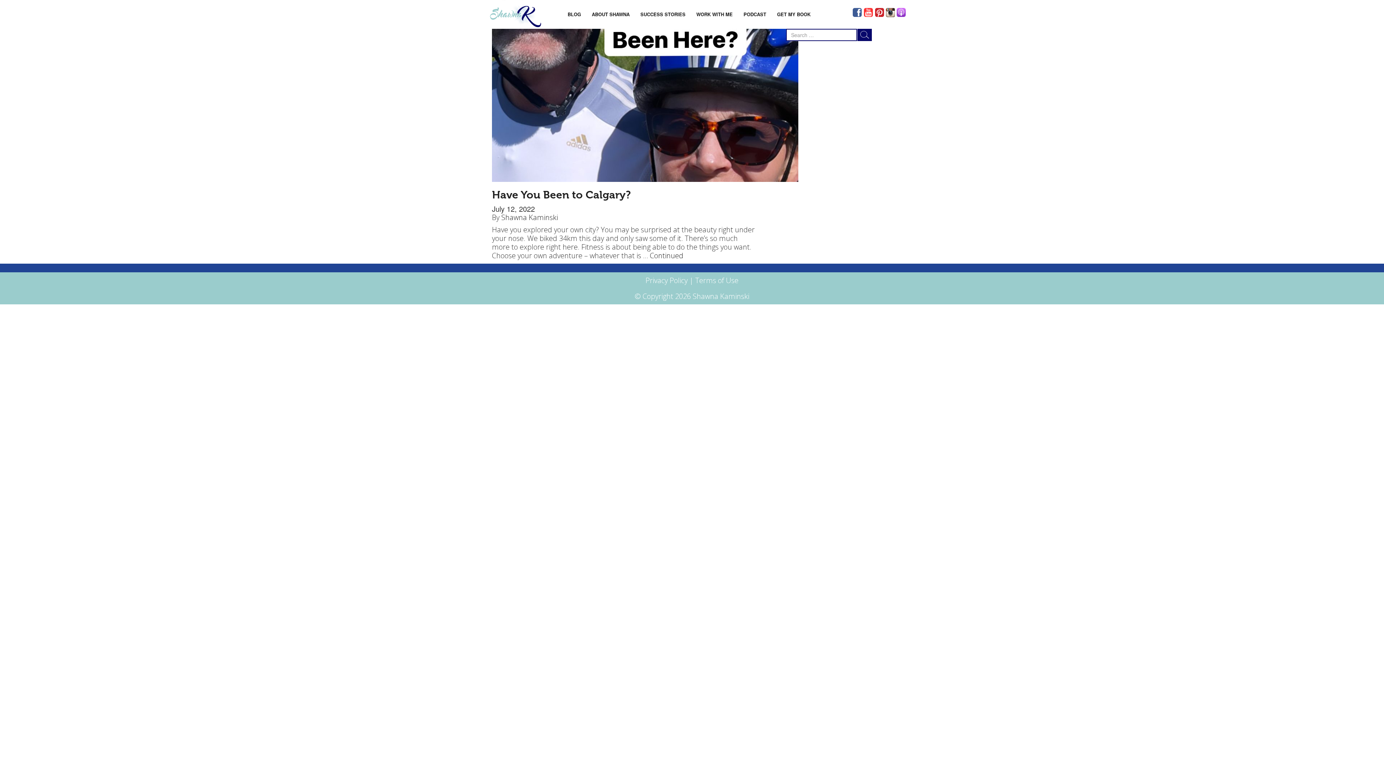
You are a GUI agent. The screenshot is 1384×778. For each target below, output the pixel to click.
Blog (574, 14)
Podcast (755, 14)
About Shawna (611, 14)
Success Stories (663, 14)
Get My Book (794, 14)
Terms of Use (716, 280)
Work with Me (714, 14)
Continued (666, 255)
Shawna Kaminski (529, 217)
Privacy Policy (667, 280)
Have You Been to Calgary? (561, 194)
